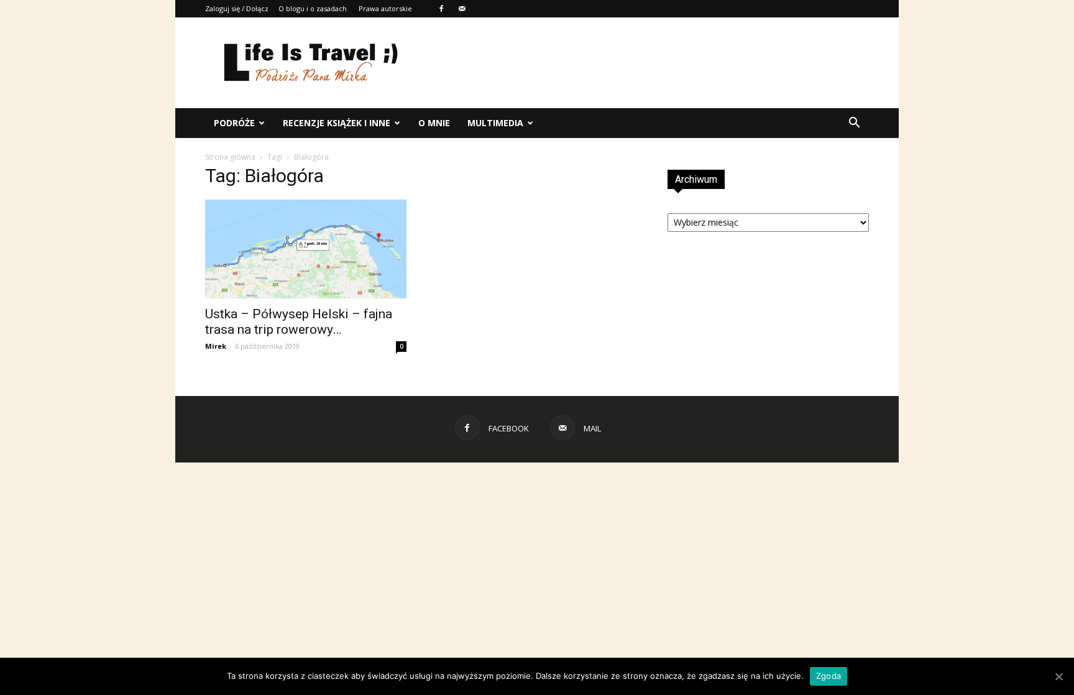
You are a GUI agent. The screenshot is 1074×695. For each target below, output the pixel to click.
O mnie (434, 123)
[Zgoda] (1058, 676)
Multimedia (495, 123)
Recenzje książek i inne (336, 123)
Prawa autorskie (385, 8)
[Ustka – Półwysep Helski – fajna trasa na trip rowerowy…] (305, 249)
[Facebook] (441, 8)
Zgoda (828, 676)
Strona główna (230, 157)
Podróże (234, 123)
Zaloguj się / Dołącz (236, 8)
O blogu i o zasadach (312, 8)
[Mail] (461, 8)
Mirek (215, 346)
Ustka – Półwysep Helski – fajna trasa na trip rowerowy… (298, 321)
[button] (854, 123)
